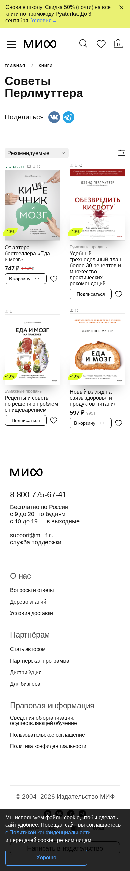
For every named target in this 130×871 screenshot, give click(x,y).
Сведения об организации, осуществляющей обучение (43, 720)
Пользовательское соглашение (47, 735)
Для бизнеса (25, 684)
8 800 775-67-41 (38, 494)
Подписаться (91, 294)
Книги (46, 66)
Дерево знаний (28, 602)
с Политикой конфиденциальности (48, 832)
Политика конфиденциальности (48, 746)
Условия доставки (31, 613)
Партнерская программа (39, 661)
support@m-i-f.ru (32, 535)
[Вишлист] (101, 45)
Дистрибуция (25, 672)
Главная (15, 66)
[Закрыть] (121, 7)
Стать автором (28, 649)
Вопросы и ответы (32, 590)
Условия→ (44, 20)
